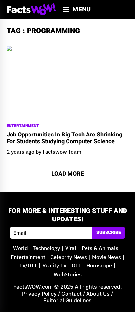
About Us (98, 293)
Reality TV (54, 265)
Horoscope (99, 265)
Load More (67, 173)
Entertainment (23, 126)
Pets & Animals (100, 248)
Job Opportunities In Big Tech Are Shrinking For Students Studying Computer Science (64, 138)
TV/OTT (28, 265)
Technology (46, 248)
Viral (70, 248)
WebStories (68, 274)
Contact (71, 293)
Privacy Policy (39, 293)
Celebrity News (68, 257)
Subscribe (108, 232)
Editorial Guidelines (67, 300)
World (20, 248)
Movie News (106, 257)
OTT (76, 265)
